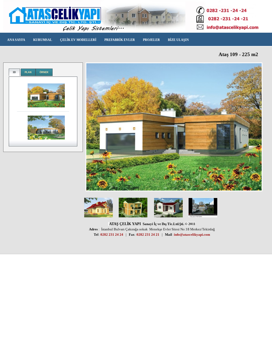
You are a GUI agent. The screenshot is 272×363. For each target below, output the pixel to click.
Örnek (44, 72)
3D (14, 72)
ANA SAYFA (16, 40)
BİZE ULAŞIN (178, 40)
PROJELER (151, 40)
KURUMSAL (42, 40)
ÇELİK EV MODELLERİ (78, 40)
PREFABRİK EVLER (119, 40)
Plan (28, 72)
